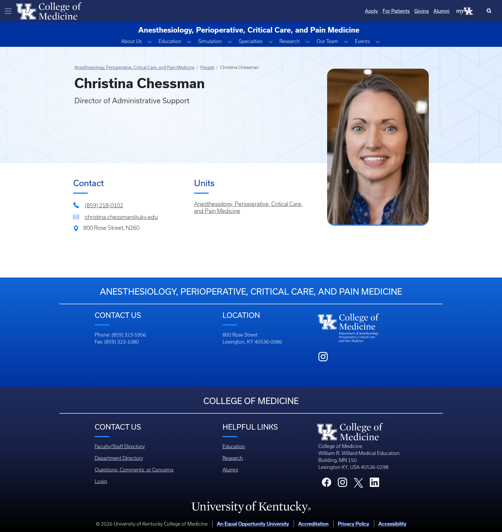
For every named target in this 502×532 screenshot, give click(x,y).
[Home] (48, 10)
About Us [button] (131, 41)
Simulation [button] (210, 41)
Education (234, 446)
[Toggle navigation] (8, 11)
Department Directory (119, 458)
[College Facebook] (326, 484)
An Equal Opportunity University (253, 523)
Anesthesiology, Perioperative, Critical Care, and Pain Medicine (134, 67)
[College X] (358, 482)
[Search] (490, 11)
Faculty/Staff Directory (120, 446)
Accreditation (313, 523)
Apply (371, 11)
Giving (421, 11)
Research (233, 458)
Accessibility (392, 523)
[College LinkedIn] (374, 484)
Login (101, 481)
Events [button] (362, 41)
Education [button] (170, 41)
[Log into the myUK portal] (465, 10)
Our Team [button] (327, 41)
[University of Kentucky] (251, 506)
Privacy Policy (353, 523)
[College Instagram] (342, 484)
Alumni (441, 11)
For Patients (396, 11)
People (207, 67)
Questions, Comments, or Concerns (134, 469)
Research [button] (289, 41)
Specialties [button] (251, 41)
